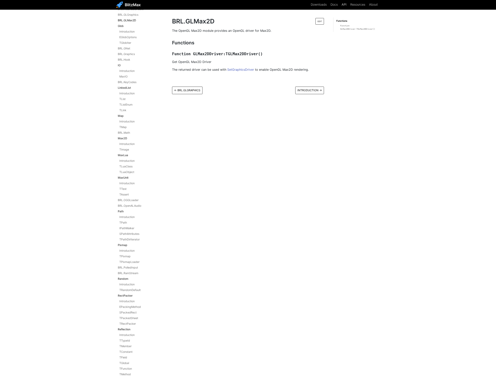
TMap (123, 127)
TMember (125, 346)
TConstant (126, 351)
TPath (123, 222)
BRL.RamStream (128, 273)
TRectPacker (127, 323)
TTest (123, 188)
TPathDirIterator (129, 239)
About (373, 4)
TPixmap (125, 256)
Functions (341, 20)
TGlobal (124, 363)
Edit (320, 21)
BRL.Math (124, 132)
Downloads (319, 4)
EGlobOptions (128, 37)
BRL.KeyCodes (127, 82)
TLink (122, 110)
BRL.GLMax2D (127, 20)
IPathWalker (126, 228)
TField (123, 357)
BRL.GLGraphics (128, 14)
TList (122, 99)
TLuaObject (126, 172)
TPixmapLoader (129, 261)
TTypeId (124, 340)
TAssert (124, 194)
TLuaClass (126, 166)
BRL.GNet (124, 48)
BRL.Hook (124, 59)
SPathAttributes (129, 233)
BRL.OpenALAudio (129, 205)
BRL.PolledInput (128, 267)
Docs (334, 4)
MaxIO (123, 76)
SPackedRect (128, 312)
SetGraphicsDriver (240, 69)
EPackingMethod (130, 306)
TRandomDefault (130, 290)
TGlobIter (125, 42)
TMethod (125, 374)
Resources (357, 4)
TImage (124, 149)
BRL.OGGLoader (128, 200)
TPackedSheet (128, 318)
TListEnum (126, 104)
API (344, 4)
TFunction (125, 368)
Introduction (127, 31)
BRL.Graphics (126, 54)
